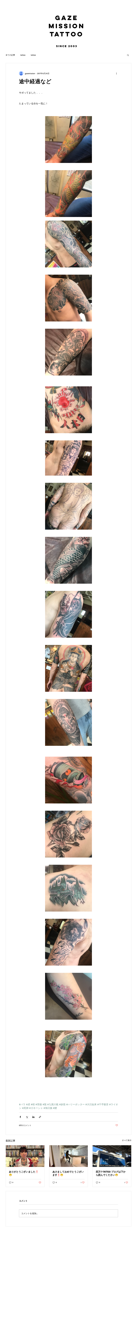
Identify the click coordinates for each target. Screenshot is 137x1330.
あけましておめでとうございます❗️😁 (68, 1173)
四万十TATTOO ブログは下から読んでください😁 (111, 1173)
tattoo (67, 34)
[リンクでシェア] (40, 1117)
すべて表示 (126, 1140)
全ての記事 (10, 55)
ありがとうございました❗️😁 (23, 1173)
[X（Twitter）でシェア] (27, 1117)
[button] (128, 55)
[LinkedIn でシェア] (33, 1117)
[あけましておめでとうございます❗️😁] (68, 1156)
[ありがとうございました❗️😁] (25, 1156)
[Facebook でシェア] (20, 1117)
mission (66, 26)
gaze (66, 18)
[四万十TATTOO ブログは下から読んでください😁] (112, 1156)
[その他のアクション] (116, 73)
